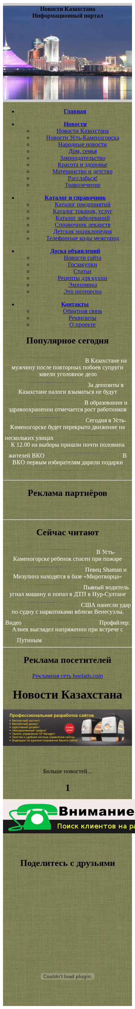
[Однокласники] (67, 932)
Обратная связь (82, 311)
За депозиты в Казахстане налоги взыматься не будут (71, 388)
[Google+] (67, 898)
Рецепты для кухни (82, 278)
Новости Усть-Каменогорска (82, 137)
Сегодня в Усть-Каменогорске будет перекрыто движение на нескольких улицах (65, 429)
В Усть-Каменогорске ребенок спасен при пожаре (67, 555)
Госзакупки (82, 264)
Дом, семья (83, 151)
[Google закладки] (67, 905)
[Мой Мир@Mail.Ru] (67, 938)
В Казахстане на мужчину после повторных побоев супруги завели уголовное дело (69, 367)
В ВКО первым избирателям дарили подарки (69, 458)
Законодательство (82, 158)
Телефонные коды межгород (82, 238)
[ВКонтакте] (67, 911)
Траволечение (82, 185)
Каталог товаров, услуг (82, 211)
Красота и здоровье (82, 164)
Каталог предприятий (83, 204)
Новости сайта (82, 258)
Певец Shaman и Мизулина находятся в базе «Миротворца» (70, 573)
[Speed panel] (67, 891)
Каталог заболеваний (83, 218)
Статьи (83, 271)
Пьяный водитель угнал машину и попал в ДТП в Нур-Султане (69, 590)
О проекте (82, 324)
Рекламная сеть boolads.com (67, 676)
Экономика (82, 285)
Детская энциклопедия (82, 231)
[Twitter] (67, 925)
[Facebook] (67, 918)
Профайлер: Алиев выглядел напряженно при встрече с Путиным (71, 631)
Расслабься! (83, 178)
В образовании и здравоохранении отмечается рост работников (68, 406)
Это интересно (83, 291)
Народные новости (82, 144)
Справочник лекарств (83, 224)
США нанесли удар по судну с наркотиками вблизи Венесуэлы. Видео (68, 614)
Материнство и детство (82, 171)
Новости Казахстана (83, 131)
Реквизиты (82, 318)
